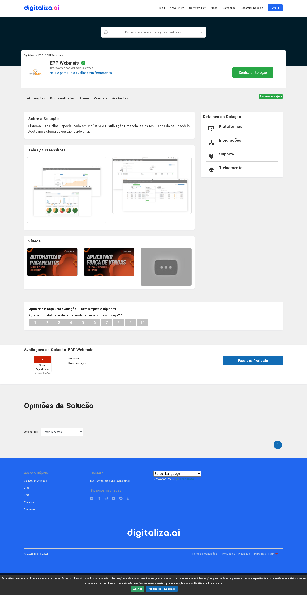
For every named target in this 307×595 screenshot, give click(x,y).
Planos (84, 98)
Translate (187, 479)
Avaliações (120, 98)
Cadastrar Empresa (35, 481)
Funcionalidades (62, 98)
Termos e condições (204, 554)
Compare (100, 98)
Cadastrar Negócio (252, 8)
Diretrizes (29, 509)
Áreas (214, 8)
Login (275, 8)
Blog (162, 8)
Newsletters (177, 8)
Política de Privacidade (161, 589)
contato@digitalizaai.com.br (113, 481)
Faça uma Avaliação (253, 361)
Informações (35, 98)
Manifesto (30, 502)
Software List (197, 8)
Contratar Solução (253, 72)
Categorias (229, 8)
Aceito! (137, 589)
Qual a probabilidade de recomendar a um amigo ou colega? (75, 315)
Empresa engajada (271, 96)
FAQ (26, 495)
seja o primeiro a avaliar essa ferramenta (81, 73)
